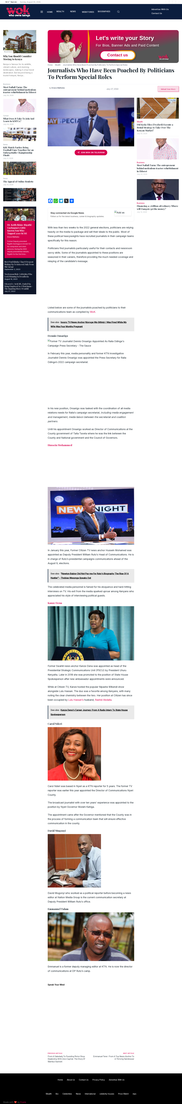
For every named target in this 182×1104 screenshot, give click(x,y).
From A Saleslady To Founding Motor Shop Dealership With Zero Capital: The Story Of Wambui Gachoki (66, 1059)
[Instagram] (170, 2)
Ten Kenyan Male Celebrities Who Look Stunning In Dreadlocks (18, 275)
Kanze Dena (55, 603)
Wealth (58, 65)
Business (8, 51)
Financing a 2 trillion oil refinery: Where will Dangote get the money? (157, 207)
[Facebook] (167, 2)
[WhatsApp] (42, 51)
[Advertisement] (91, 178)
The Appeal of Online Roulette (18, 181)
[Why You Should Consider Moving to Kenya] (19, 41)
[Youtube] (177, 2)
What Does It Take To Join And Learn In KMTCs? (18, 120)
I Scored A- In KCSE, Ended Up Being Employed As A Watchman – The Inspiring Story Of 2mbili (19, 286)
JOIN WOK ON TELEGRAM (93, 152)
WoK (92, 311)
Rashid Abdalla (103, 699)
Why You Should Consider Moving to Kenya (17, 58)
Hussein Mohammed (60, 445)
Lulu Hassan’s (76, 699)
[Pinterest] (42, 45)
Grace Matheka (13, 237)
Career (6, 116)
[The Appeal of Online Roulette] (19, 194)
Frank (23, 1102)
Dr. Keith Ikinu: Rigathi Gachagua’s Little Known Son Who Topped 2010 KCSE (19, 229)
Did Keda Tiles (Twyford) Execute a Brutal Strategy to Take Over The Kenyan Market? (155, 127)
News (5, 145)
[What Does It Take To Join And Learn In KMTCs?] (19, 134)
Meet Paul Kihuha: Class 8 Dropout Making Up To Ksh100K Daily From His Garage (19, 264)
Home (50, 65)
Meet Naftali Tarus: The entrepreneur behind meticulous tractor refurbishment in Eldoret (19, 90)
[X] (174, 2)
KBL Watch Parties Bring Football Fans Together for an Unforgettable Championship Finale (18, 151)
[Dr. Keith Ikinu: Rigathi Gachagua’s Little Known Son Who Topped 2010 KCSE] (20, 215)
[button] (118, 11)
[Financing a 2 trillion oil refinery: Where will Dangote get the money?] (158, 189)
